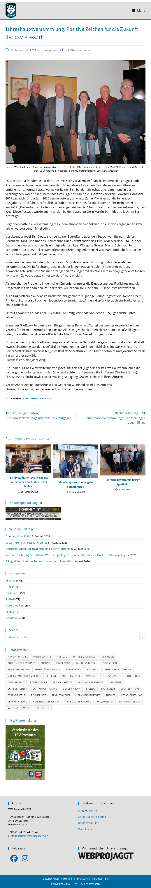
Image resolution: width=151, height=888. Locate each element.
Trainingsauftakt (89, 695)
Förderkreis (13, 593)
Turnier (110, 695)
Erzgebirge (63, 663)
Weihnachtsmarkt (19, 708)
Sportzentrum (130, 688)
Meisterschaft (71, 676)
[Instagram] (25, 858)
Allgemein (51, 50)
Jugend (51, 676)
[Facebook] (14, 858)
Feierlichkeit (109, 663)
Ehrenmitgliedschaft (21, 663)
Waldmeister (105, 701)
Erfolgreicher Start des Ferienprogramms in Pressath (38, 561)
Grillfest (92, 669)
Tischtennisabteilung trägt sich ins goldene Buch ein (38, 549)
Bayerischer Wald (84, 656)
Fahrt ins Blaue (86, 663)
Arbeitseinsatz (42, 656)
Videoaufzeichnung (78, 701)
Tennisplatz (38, 695)
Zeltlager (43, 708)
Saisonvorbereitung (90, 682)
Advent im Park (17, 656)
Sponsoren (108, 688)
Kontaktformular (88, 823)
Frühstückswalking (47, 669)
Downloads (85, 829)
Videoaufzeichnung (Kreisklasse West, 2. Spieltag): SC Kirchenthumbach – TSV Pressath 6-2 (61, 555)
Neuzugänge (111, 676)
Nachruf (91, 676)
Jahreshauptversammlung (37, 398)
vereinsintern (100, 878)
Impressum (81, 878)
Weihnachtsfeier (129, 701)
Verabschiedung (131, 695)
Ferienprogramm (18, 669)
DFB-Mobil (107, 656)
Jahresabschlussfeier (117, 669)
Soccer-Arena (71, 688)
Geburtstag (73, 669)
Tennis (10, 611)
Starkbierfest (16, 695)
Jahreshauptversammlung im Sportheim (123, 482)
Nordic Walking (15, 605)
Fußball (10, 599)
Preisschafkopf (62, 682)
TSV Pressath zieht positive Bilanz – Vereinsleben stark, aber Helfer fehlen (28, 482)
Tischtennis (13, 618)
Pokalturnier (38, 682)
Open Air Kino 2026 (17, 536)
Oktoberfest (132, 676)
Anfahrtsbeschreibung (92, 816)
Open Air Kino (16, 682)
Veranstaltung (17, 701)
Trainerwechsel (62, 695)
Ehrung (45, 663)
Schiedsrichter (17, 688)
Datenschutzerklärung (56, 878)
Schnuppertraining (45, 688)
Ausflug (62, 656)
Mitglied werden (88, 810)
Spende (90, 688)
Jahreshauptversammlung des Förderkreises (75, 484)
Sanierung (116, 682)
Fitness (10, 587)
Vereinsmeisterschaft (47, 701)
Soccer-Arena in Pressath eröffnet (26, 542)
